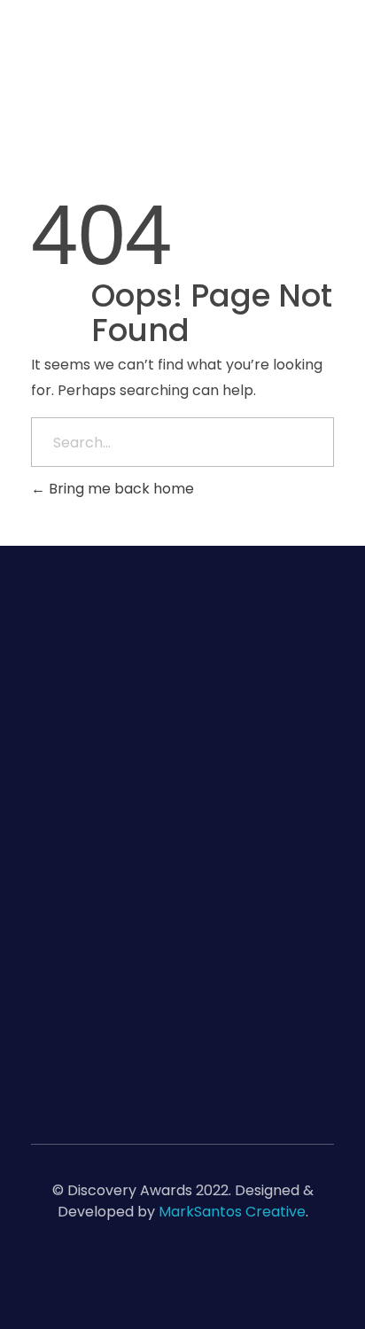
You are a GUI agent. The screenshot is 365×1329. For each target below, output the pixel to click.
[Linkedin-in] (130, 1285)
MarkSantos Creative (232, 1211)
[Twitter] (235, 1285)
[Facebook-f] (182, 1285)
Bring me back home (119, 488)
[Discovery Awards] (174, 79)
